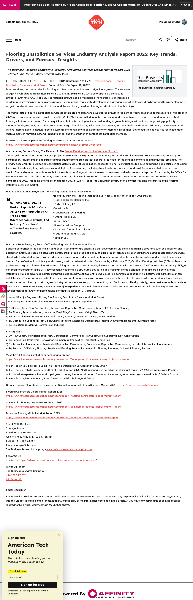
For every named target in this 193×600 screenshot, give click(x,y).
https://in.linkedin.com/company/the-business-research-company (57, 460)
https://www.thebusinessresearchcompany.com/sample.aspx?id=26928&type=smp (54, 144)
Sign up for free (32, 584)
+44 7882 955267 (16, 475)
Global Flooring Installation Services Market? (91, 151)
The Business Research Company (139, 385)
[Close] (58, 534)
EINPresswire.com (100, 80)
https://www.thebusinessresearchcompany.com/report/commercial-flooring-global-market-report (63, 406)
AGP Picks (10, 4)
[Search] (161, 39)
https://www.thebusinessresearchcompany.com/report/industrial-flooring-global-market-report (62, 417)
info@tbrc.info (14, 479)
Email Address (17, 571)
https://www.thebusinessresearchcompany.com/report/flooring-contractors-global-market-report (63, 395)
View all (185, 4)
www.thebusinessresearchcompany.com (69, 449)
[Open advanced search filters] (168, 39)
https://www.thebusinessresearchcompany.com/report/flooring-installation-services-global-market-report (68, 359)
